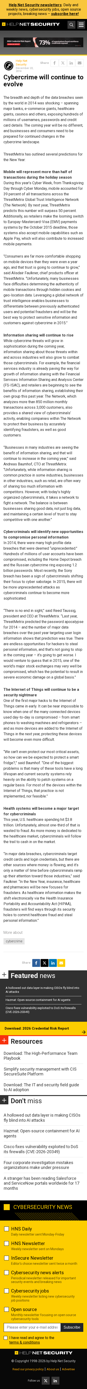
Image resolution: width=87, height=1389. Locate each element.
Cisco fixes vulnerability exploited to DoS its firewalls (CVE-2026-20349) (41, 1149)
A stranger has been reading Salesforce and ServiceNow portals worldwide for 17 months (41, 1183)
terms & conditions (24, 1342)
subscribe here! (65, 14)
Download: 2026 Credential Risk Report (37, 1028)
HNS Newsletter (28, 1243)
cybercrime (14, 941)
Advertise (68, 1369)
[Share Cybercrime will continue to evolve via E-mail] (80, 63)
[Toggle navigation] (81, 25)
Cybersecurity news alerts (37, 1272)
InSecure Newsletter (32, 1258)
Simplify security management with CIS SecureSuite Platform (40, 1072)
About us (53, 1369)
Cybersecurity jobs (30, 1291)
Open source (24, 1309)
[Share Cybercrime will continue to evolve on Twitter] (63, 63)
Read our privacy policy (28, 1369)
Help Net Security (21, 62)
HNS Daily (21, 1229)
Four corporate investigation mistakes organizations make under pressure (38, 1165)
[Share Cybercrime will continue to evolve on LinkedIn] (71, 63)
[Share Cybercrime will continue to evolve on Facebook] (54, 63)
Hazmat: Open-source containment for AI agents (38, 1000)
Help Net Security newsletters (35, 5)
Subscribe (72, 1327)
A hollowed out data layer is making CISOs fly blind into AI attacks (42, 1118)
